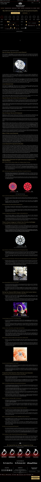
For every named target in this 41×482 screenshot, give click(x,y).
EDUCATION (22, 8)
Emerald (22, 19)
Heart (34, 19)
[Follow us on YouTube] (10, 470)
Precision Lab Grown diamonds (10, 261)
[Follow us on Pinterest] (6, 470)
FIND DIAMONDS (35, 476)
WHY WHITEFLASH (28, 8)
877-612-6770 (5, 2)
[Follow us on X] (4, 470)
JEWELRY (18, 8)
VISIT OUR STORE (20, 0)
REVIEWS (34, 8)
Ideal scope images (22, 172)
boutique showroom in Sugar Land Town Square (21, 409)
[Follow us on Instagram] (8, 470)
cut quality (24, 379)
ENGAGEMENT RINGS (8, 8)
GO (38, 471)
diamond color (11, 85)
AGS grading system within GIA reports (26, 395)
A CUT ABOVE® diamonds (32, 124)
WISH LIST (32, 0)
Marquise (38, 19)
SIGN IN (29, 0)
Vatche (29, 295)
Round (2, 19)
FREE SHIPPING (6, 0)
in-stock (5, 138)
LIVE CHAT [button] (4, 3)
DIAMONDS (2, 8)
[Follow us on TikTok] (11, 470)
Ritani (26, 295)
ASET (8, 400)
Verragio (21, 295)
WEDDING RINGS (14, 8)
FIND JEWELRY (35, 478)
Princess (6, 19)
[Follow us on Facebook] (2, 470)
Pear (30, 19)
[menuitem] (2, 8)
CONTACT (38, 8)
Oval (14, 19)
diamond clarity (10, 99)
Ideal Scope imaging (13, 400)
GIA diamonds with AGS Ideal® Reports (28, 166)
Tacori (18, 295)
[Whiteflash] (20, 4)
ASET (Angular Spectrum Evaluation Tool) (11, 172)
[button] (16, 469)
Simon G (24, 295)
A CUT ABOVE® (7, 225)
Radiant (18, 19)
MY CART (36, 0)
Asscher (26, 19)
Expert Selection (7, 251)
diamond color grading (18, 93)
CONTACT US (20, 467)
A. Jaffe (31, 295)
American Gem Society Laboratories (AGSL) (13, 388)
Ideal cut (3, 122)
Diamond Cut (4, 114)
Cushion (10, 19)
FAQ (32, 8)
